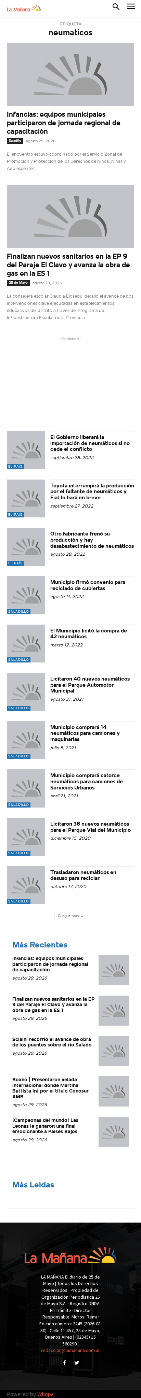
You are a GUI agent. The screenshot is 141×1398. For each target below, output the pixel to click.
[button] (116, 8)
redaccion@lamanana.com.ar (70, 1350)
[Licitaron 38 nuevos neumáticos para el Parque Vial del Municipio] (26, 837)
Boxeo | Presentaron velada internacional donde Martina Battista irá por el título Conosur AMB (50, 1089)
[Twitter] (76, 1363)
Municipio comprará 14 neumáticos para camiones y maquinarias (85, 733)
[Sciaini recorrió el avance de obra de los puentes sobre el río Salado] (114, 1051)
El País (15, 467)
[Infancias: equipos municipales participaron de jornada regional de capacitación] (70, 74)
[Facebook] (64, 1363)
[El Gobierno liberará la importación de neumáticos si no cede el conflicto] (26, 450)
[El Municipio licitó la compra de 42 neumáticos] (26, 644)
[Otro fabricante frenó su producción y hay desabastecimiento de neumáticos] (26, 547)
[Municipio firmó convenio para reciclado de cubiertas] (26, 595)
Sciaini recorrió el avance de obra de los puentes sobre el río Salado (52, 1042)
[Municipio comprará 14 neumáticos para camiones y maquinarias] (26, 740)
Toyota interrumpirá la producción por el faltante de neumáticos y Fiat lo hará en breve (92, 492)
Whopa (45, 1393)
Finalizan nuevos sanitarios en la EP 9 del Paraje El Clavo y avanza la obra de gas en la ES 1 (68, 265)
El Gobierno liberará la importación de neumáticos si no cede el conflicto (90, 443)
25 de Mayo (18, 283)
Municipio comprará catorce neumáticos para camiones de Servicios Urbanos (86, 781)
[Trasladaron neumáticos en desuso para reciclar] (26, 885)
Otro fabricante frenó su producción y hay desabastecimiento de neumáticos (92, 540)
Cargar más (68, 916)
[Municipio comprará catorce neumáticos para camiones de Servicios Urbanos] (26, 788)
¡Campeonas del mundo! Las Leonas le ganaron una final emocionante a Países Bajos (45, 1126)
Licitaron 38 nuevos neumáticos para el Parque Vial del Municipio (90, 827)
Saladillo (15, 141)
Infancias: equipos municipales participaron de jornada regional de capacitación (63, 123)
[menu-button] (131, 8)
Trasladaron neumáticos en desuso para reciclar (83, 876)
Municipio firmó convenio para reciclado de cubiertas (87, 585)
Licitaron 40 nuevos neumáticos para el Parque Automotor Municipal (90, 685)
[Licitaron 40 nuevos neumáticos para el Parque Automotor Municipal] (26, 692)
